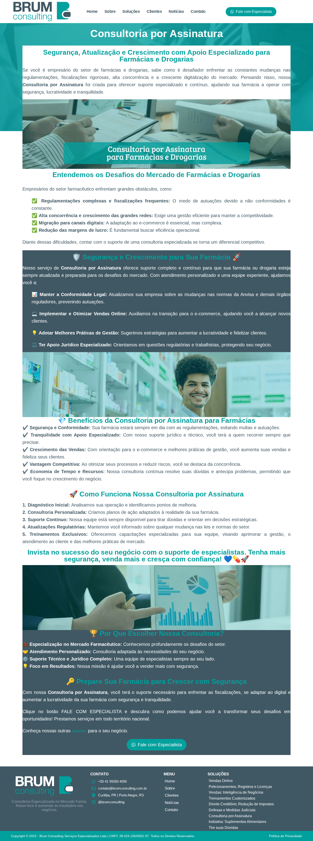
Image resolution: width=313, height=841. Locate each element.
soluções (79, 731)
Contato (198, 11)
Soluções (131, 11)
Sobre (110, 11)
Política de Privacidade (285, 836)
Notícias (176, 11)
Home (92, 11)
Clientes (154, 11)
